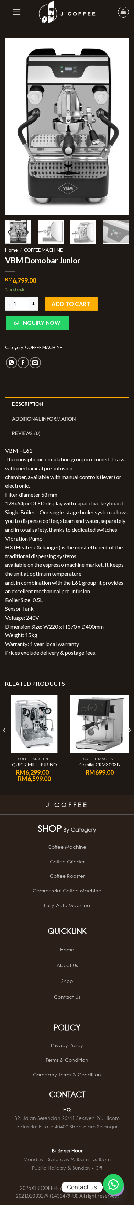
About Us (67, 965)
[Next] (118, 126)
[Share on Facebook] (23, 362)
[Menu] (16, 12)
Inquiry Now (40, 323)
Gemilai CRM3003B (99, 764)
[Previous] (16, 126)
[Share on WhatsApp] (11, 362)
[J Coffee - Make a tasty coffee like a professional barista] (67, 12)
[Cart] (123, 12)
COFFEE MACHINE (43, 250)
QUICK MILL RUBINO (34, 764)
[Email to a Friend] (35, 362)
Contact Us (67, 997)
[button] (37, 324)
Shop (67, 981)
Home (11, 250)
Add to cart (71, 303)
